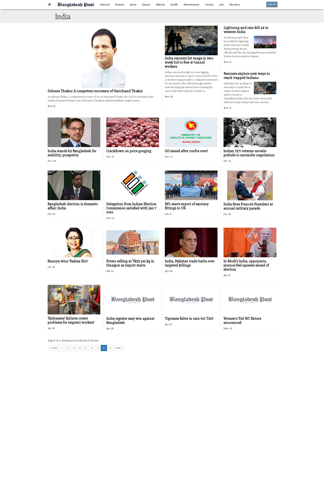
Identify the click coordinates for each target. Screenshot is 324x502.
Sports (133, 4)
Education (234, 4)
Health (174, 4)
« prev (54, 347)
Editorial (160, 4)
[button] (49, 4)
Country (209, 4)
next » (119, 347)
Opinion (146, 4)
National (105, 4)
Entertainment (191, 4)
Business (119, 4)
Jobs (221, 4)
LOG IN (272, 4)
